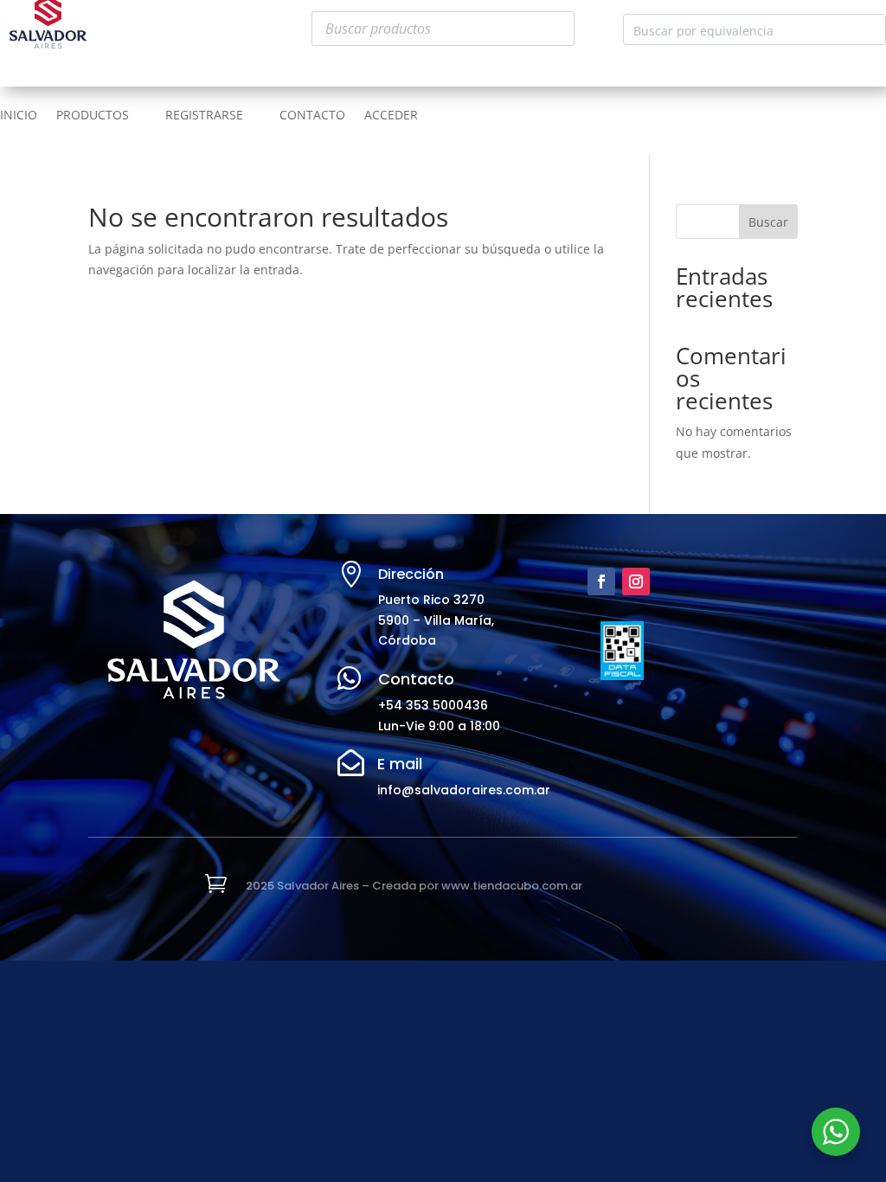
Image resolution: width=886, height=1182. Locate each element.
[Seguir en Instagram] (636, 581)
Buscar (768, 222)
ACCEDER (391, 116)
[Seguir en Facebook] (601, 581)
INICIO (18, 116)
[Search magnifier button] (870, 29)
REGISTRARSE (204, 116)
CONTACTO (312, 116)
